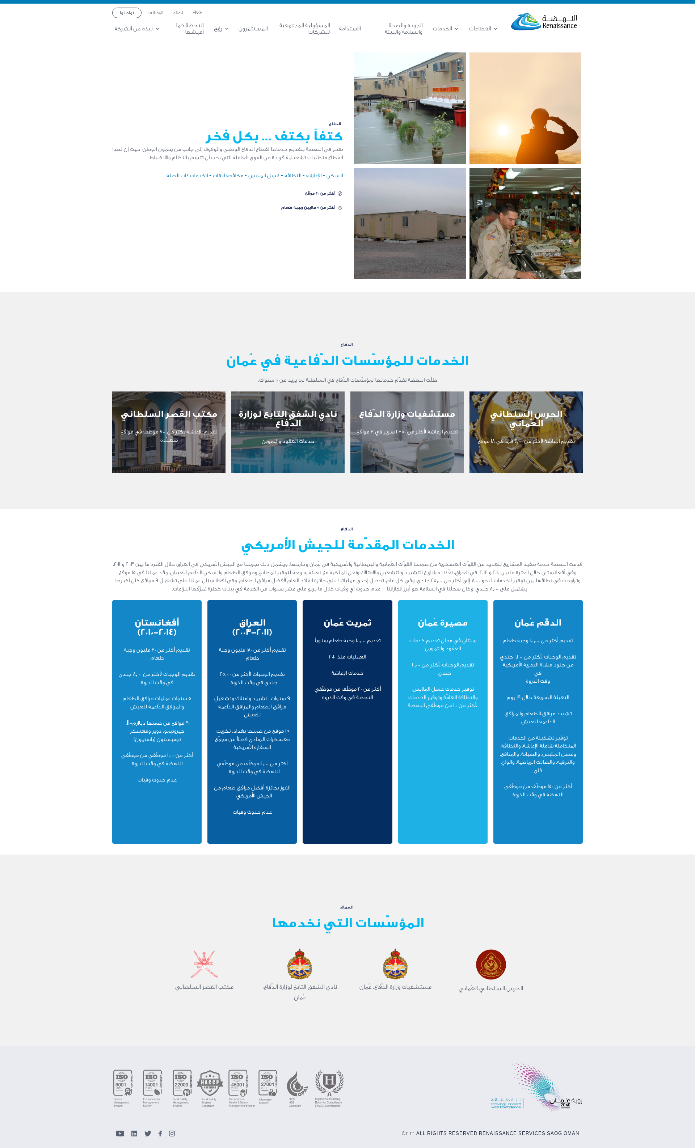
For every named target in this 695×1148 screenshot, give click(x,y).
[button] (485, 28)
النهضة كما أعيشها (189, 28)
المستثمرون (253, 28)
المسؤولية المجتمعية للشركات (304, 28)
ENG (197, 12)
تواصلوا (127, 12)
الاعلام (178, 12)
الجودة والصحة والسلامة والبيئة (403, 28)
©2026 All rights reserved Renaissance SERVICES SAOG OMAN (490, 1133)
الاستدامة (350, 28)
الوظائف (155, 12)
